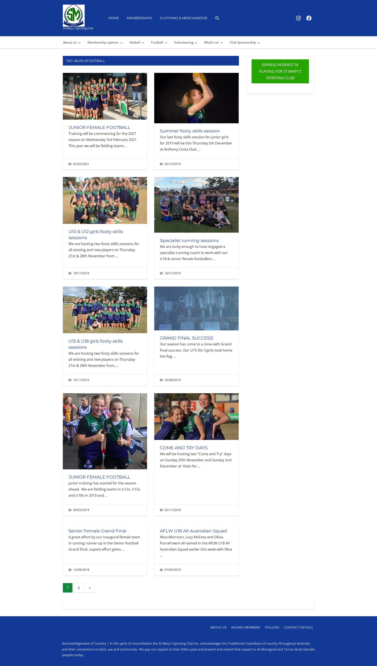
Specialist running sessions (189, 240)
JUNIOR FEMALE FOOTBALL (99, 127)
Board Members (245, 627)
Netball (135, 42)
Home (113, 18)
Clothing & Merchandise (183, 18)
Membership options (103, 42)
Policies (272, 627)
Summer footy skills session (190, 131)
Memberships (139, 18)
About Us (70, 42)
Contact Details (298, 627)
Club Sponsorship (243, 42)
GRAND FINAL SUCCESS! (186, 338)
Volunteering (183, 42)
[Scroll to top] (367, 656)
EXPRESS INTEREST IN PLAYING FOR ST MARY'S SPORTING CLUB (280, 71)
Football (157, 42)
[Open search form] (217, 17)
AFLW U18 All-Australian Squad (193, 531)
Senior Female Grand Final (97, 531)
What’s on (211, 42)
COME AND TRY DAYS (183, 447)
